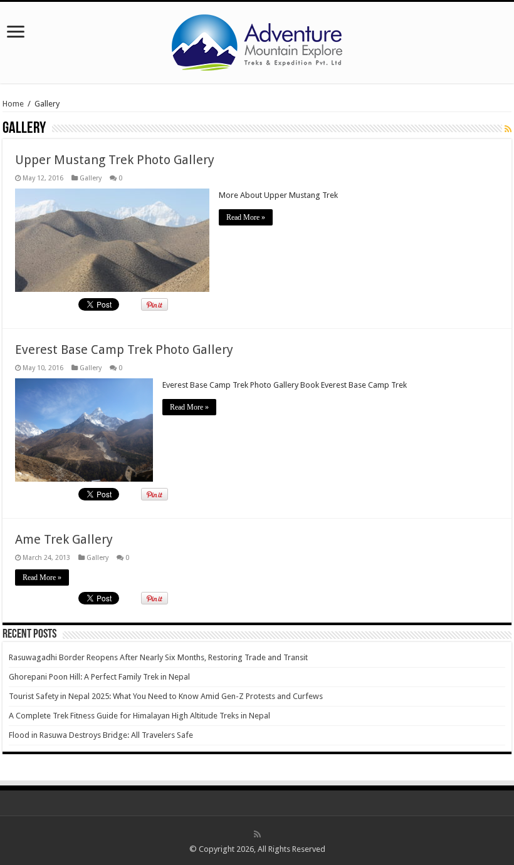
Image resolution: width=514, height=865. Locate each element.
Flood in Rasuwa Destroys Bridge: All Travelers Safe (101, 735)
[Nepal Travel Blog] (257, 40)
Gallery (91, 178)
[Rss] (257, 834)
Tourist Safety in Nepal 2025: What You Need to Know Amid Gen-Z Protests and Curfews (166, 696)
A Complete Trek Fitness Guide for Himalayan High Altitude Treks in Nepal (139, 715)
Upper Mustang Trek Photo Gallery (114, 159)
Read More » (245, 217)
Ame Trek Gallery (64, 539)
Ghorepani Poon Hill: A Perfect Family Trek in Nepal (99, 676)
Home (13, 103)
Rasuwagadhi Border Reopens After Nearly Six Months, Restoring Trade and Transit (158, 657)
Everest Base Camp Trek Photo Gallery (124, 349)
